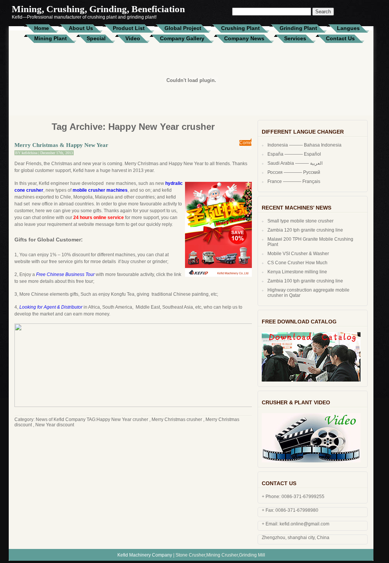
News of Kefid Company (60, 419)
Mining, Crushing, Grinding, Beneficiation (98, 9)
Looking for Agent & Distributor (50, 307)
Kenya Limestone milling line (297, 271)
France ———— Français (293, 181)
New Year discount (54, 424)
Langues (348, 28)
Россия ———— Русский (293, 172)
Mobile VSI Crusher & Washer (298, 253)
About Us (81, 28)
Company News (244, 38)
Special (96, 38)
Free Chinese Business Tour (65, 274)
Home (41, 28)
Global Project (182, 28)
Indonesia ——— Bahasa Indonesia (304, 145)
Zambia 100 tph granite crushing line (305, 281)
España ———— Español (294, 154)
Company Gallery (182, 38)
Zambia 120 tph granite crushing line (305, 230)
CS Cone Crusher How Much (297, 262)
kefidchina (29, 153)
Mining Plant (50, 38)
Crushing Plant (240, 28)
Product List (129, 28)
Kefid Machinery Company (144, 555)
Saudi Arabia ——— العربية (295, 163)
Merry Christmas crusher (177, 419)
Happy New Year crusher (122, 419)
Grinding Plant (298, 28)
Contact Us (340, 38)
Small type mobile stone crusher (300, 221)
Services (295, 38)
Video (132, 38)
